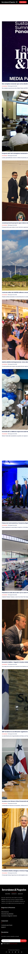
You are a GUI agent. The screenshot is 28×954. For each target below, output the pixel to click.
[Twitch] (15, 952)
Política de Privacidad (13, 943)
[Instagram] (9, 952)
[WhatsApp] (22, 952)
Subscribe (23, 940)
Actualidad (4, 86)
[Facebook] (6, 952)
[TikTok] (12, 952)
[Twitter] (18, 952)
